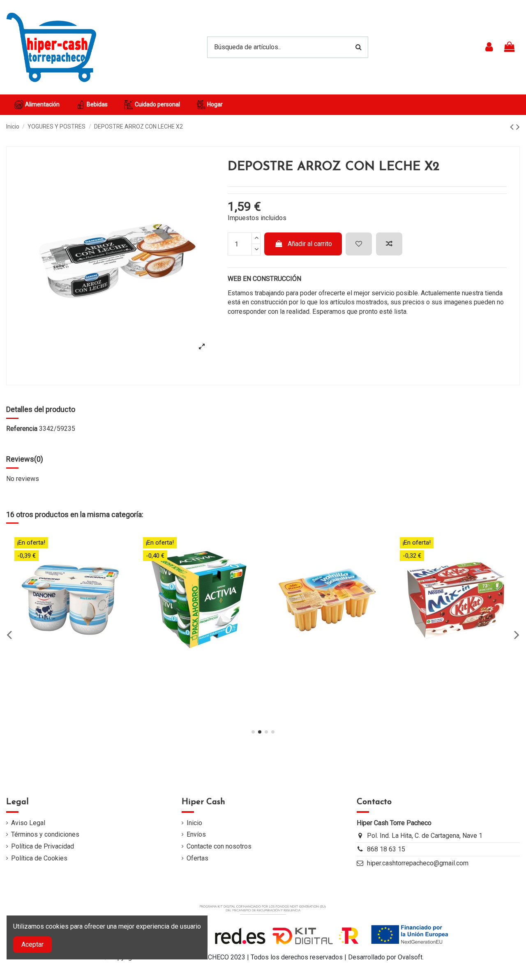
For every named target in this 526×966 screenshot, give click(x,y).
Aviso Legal (28, 823)
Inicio (194, 823)
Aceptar (32, 944)
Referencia (21, 428)
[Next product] (518, 127)
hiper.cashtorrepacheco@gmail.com (417, 863)
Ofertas (197, 858)
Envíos (196, 834)
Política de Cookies (39, 858)
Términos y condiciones (45, 834)
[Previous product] (513, 127)
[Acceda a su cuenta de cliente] (489, 47)
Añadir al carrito (310, 244)
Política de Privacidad (42, 846)
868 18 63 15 (386, 849)
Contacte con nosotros (219, 846)
